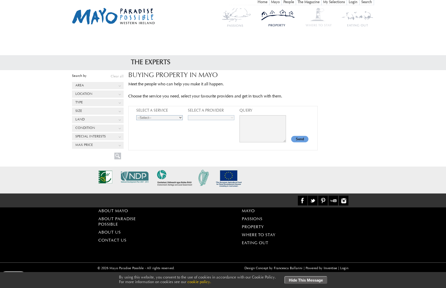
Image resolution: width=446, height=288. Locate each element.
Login (353, 2)
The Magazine (309, 2)
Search (366, 2)
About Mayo (113, 211)
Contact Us (112, 240)
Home (262, 2)
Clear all (117, 76)
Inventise (330, 268)
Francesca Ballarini (288, 268)
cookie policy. (199, 282)
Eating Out (255, 243)
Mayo (275, 2)
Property (253, 227)
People (288, 2)
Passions (252, 219)
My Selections (334, 2)
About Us (109, 233)
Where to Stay (259, 235)
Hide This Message (306, 280)
